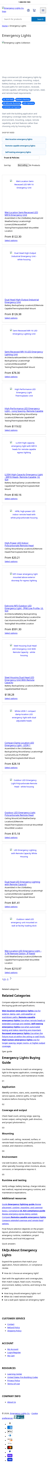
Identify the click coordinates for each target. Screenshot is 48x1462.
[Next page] (10, 974)
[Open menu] (43, 10)
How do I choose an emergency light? (21, 1274)
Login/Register (14, 1357)
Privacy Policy (13, 1385)
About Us (11, 1406)
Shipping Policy (14, 1335)
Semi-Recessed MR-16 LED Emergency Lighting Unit (18, 350)
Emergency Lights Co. (20, 1418)
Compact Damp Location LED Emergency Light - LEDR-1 (19, 738)
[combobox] (24, 19)
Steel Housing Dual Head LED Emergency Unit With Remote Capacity (19, 674)
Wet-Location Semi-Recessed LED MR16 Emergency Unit (21, 211)
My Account (12, 1353)
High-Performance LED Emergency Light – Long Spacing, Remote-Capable (22, 407)
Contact (10, 1329)
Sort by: (7, 165)
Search (40, 19)
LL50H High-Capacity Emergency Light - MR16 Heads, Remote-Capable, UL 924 (21, 473)
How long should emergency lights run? (22, 1295)
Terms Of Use (13, 1388)
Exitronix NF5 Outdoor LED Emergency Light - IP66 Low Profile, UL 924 (22, 604)
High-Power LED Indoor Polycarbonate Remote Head (19, 538)
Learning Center (14, 1378)
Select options (11, 238)
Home (5, 25)
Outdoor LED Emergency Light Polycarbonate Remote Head (20, 806)
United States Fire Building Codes (22, 1382)
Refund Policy (13, 1332)
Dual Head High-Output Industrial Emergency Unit (22, 296)
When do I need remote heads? (18, 1298)
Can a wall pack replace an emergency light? (20, 1303)
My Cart (11, 1360)
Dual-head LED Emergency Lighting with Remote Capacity (22, 873)
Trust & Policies (11, 157)
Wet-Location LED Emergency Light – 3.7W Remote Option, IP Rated (22, 944)
